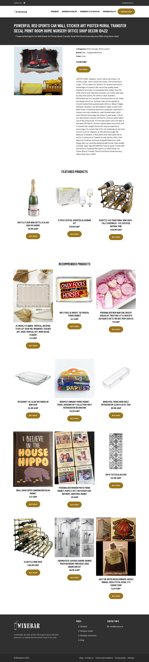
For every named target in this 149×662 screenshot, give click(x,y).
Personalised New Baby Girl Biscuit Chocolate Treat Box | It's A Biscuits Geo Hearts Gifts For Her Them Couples (116, 315)
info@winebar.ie (127, 3)
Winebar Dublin (69, 11)
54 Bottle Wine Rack (33, 561)
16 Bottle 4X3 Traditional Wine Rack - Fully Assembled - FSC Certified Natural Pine (116, 223)
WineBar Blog (109, 11)
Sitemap (131, 658)
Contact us (89, 658)
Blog (82, 640)
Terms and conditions (104, 658)
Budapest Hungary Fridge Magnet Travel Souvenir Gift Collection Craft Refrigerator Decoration (74, 404)
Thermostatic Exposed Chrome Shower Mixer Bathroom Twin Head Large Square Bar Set (74, 563)
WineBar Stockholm (90, 11)
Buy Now (83, 69)
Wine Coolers (104, 49)
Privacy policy (120, 658)
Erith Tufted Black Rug (116, 474)
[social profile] (24, 3)
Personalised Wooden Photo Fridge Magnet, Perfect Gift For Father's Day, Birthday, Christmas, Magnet (74, 490)
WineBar (55, 11)
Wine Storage (92, 49)
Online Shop (126, 11)
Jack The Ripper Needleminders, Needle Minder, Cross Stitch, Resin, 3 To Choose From (116, 582)
